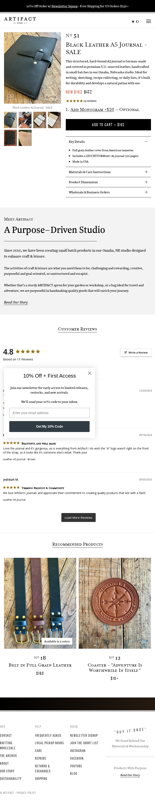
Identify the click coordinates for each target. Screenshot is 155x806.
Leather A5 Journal (14, 459)
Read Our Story (16, 302)
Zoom (10, 97)
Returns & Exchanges (43, 768)
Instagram (78, 750)
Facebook (77, 758)
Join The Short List (84, 742)
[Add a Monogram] (10, 138)
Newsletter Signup (64, 6)
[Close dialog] (89, 373)
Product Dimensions (83, 182)
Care (38, 750)
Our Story (7, 770)
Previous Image (48, 97)
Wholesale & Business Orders (89, 192)
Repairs (40, 758)
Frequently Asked (48, 735)
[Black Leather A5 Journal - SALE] (25, 120)
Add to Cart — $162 (108, 124)
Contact (6, 735)
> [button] (78, 517)
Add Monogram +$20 (92, 110)
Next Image (54, 97)
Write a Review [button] (138, 352)
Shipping (41, 778)
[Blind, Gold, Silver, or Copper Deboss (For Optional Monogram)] (25, 138)
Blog (73, 773)
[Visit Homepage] (20, 20)
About (4, 763)
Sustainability (11, 778)
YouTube (76, 765)
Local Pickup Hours (49, 742)
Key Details (77, 141)
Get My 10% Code (49, 426)
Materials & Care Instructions (90, 171)
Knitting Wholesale (8, 745)
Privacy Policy (26, 792)
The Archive (8, 755)
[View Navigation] (148, 20)
